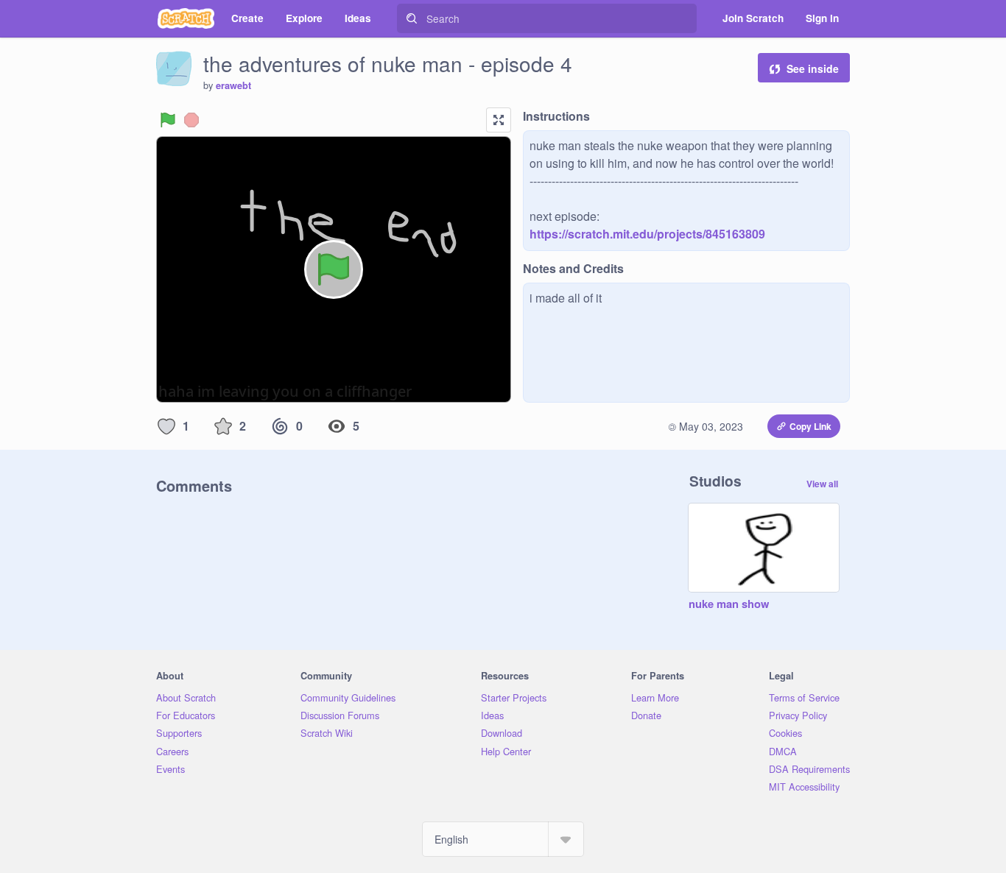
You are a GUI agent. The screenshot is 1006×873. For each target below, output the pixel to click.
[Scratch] (186, 18)
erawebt (233, 85)
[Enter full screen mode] (498, 119)
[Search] (411, 18)
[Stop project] (191, 120)
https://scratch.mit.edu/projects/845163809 (647, 233)
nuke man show (729, 604)
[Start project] (168, 120)
